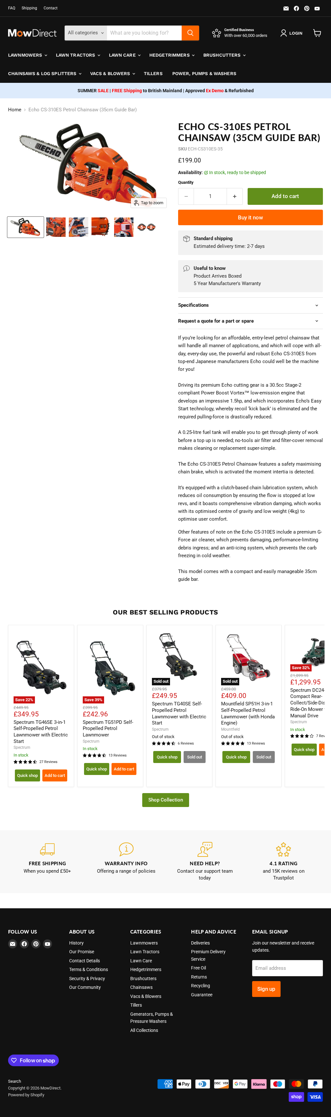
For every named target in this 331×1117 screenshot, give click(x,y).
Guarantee (201, 994)
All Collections (144, 1030)
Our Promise (81, 951)
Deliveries (200, 943)
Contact (51, 8)
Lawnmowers (26, 55)
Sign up (266, 989)
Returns (199, 976)
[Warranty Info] (126, 862)
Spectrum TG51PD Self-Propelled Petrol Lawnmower (108, 728)
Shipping (29, 8)
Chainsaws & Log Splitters (43, 73)
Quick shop (27, 775)
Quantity (186, 182)
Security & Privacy (87, 978)
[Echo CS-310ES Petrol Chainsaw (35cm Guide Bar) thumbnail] (25, 227)
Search (14, 1081)
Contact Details (84, 960)
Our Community (85, 987)
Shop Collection (165, 800)
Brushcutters (222, 55)
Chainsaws (141, 987)
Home (14, 110)
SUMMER (93, 90)
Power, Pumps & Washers (204, 73)
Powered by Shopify (26, 1094)
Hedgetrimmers (170, 55)
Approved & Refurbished (219, 90)
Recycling (200, 985)
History (76, 943)
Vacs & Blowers (111, 73)
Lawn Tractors (76, 55)
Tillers (153, 73)
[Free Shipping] (47, 862)
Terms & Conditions (88, 969)
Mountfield (230, 729)
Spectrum (22, 747)
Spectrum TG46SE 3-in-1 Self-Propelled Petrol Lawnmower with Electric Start (41, 731)
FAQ (11, 8)
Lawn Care (123, 55)
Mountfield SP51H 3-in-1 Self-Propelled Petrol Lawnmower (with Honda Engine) (248, 713)
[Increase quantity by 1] (235, 196)
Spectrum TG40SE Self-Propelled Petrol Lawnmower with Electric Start (179, 713)
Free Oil (198, 967)
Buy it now (250, 217)
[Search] (190, 33)
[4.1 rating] (283, 862)
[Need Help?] (205, 862)
